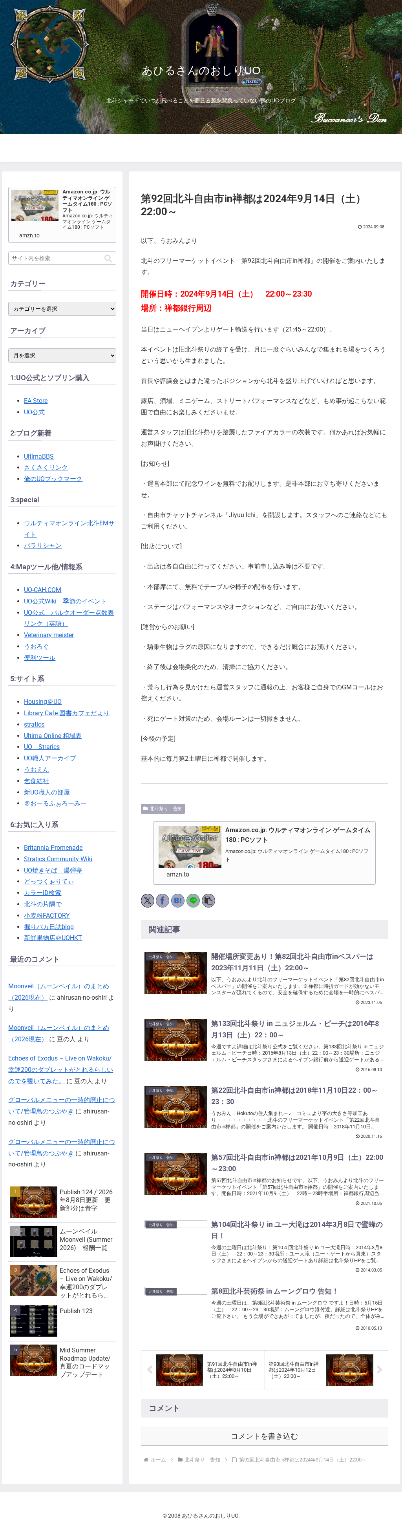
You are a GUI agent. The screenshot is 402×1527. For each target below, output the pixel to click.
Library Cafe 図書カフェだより (67, 713)
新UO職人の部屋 (47, 792)
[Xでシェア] (147, 900)
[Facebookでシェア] (162, 900)
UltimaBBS (39, 456)
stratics (34, 724)
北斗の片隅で (43, 904)
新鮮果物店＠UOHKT (53, 938)
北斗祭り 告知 (166, 808)
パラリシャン (43, 545)
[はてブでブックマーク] (178, 900)
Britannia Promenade (53, 847)
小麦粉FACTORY (47, 915)
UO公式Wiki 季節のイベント (65, 601)
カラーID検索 (42, 893)
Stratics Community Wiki (58, 859)
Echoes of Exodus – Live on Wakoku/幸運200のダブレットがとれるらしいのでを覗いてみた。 (60, 1070)
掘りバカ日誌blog (49, 927)
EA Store (36, 401)
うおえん (36, 769)
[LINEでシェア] (193, 900)
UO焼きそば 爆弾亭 (53, 870)
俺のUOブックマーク (53, 479)
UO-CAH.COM (42, 590)
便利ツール (39, 657)
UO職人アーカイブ (50, 758)
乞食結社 (36, 781)
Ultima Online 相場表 (53, 736)
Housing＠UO (43, 701)
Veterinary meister (49, 635)
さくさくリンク (46, 467)
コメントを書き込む (264, 1436)
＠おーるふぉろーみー (55, 803)
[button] (208, 900)
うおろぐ (36, 646)
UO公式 (34, 412)
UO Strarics (42, 747)
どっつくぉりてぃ (49, 881)
